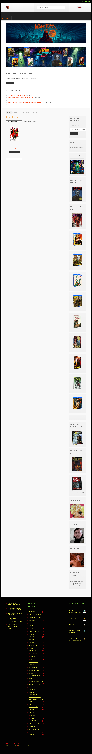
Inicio (9, 112)
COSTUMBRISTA (35, 676)
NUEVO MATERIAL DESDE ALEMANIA (16, 100)
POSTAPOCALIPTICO (35, 697)
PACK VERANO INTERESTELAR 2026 (16, 95)
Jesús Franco (71, 14)
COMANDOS (32, 637)
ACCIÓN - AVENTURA (35, 617)
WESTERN (32, 732)
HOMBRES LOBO (33, 662)
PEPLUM (33, 659)
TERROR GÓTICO (34, 723)
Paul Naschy (83, 14)
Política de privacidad (11, 745)
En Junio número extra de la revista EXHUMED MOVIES (20, 97)
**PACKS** (32, 612)
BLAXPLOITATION (34, 631)
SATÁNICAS (34, 721)
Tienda (7, 14)
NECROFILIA (32, 687)
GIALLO (31, 648)
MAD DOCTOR (33, 667)
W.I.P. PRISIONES (34, 729)
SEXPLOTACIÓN (33, 707)
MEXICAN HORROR (34, 670)
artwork (47, 14)
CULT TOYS (32, 639)
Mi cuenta (16, 14)
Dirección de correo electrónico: (13, 78)
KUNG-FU (31, 664)
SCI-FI (30, 704)
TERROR (31, 712)
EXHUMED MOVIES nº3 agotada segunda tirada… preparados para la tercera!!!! (26, 102)
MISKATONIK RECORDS (37, 681)
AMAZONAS (32, 620)
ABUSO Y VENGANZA (35, 614)
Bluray (26, 14)
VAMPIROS (32, 726)
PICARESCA (32, 689)
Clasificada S (36, 14)
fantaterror (59, 14)
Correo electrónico (86, 1)
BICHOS (31, 625)
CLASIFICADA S (33, 634)
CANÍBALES (34, 715)
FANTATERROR (33, 645)
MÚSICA (31, 678)
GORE (32, 718)
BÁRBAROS (34, 653)
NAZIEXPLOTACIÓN (34, 684)
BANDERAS (32, 623)
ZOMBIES (31, 734)
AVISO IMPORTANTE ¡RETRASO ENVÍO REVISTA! (19, 104)
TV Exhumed (5, 18)
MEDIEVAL (34, 656)
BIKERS (31, 628)
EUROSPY (31, 642)
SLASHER (31, 709)
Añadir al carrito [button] (14, 152)
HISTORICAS (32, 650)
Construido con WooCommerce (26, 745)
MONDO (31, 673)
